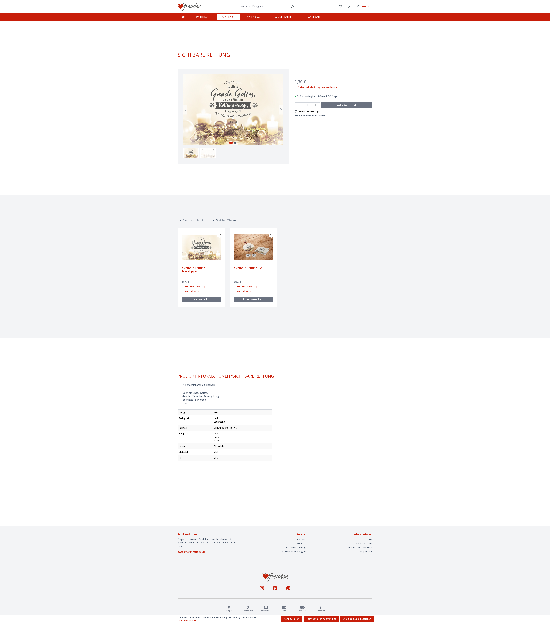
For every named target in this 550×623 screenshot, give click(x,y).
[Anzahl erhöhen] (316, 105)
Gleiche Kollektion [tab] (194, 220)
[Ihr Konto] (349, 6)
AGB (370, 539)
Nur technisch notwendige (321, 618)
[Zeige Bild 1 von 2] (231, 143)
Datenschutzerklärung (360, 547)
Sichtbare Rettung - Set (249, 268)
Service (301, 534)
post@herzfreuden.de (191, 552)
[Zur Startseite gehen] (189, 6)
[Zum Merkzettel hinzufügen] (219, 235)
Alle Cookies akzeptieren (357, 618)
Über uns (300, 539)
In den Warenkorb (347, 105)
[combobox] (264, 6)
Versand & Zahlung (295, 547)
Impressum (366, 551)
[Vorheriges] (185, 109)
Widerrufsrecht (364, 543)
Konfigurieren (291, 618)
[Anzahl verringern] (299, 105)
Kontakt (301, 543)
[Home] (183, 17)
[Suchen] (292, 6)
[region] (233, 116)
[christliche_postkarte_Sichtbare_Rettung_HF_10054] (233, 109)
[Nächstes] (281, 109)
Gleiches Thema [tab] (225, 220)
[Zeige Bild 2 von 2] (235, 143)
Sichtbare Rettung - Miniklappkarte (194, 269)
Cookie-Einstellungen (294, 551)
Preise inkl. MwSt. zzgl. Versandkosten (317, 87)
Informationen (362, 534)
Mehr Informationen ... (188, 620)
